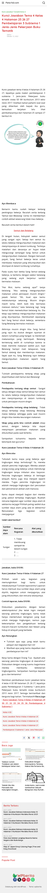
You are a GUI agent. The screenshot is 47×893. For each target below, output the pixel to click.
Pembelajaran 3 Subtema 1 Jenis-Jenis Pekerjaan (23, 730)
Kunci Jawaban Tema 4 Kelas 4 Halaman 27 (20, 725)
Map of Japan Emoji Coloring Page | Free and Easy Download (22, 848)
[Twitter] (19, 880)
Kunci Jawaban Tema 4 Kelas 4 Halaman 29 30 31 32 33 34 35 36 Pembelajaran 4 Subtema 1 (23, 703)
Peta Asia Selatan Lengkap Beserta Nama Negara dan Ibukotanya (20, 839)
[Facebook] (15, 880)
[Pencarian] (43, 3)
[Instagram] (28, 880)
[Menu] (3, 3)
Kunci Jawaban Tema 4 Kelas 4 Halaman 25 (20, 717)
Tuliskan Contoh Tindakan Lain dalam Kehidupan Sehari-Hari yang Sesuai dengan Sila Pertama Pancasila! (11, 764)
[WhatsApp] (33, 880)
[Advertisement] (23, 62)
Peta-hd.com (12, 2)
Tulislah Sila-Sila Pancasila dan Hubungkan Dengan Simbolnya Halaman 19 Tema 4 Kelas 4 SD (11, 787)
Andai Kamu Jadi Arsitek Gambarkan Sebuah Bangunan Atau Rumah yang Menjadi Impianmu (35, 787)
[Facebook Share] (24, 738)
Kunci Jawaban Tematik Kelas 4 (13, 12)
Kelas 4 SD (7, 712)
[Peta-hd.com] (23, 875)
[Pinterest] (24, 880)
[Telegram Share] (38, 738)
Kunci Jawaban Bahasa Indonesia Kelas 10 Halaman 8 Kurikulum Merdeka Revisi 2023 (21, 813)
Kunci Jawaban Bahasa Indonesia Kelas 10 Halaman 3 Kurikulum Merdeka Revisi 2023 (21, 830)
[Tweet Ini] (29, 738)
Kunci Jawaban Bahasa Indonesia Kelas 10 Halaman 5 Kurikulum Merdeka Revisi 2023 (21, 822)
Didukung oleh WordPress (15, 887)
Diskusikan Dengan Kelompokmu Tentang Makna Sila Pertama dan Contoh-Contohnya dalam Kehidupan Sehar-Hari (35, 764)
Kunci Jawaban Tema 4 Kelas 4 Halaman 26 (20, 721)
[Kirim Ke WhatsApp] (43, 738)
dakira (9, 35)
